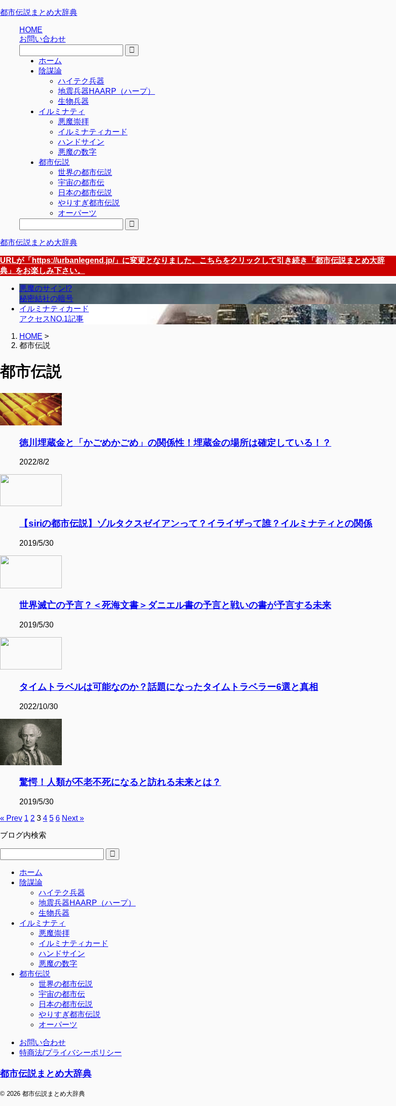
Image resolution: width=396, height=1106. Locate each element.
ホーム (30, 872)
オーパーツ (58, 1024)
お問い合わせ (42, 1042)
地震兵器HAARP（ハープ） (87, 903)
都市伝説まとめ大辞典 (38, 12)
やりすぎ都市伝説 (69, 1014)
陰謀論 (30, 882)
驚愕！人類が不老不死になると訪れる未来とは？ (120, 782)
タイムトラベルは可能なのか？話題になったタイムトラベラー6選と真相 (168, 687)
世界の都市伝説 (66, 984)
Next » (73, 818)
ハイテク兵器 (62, 892)
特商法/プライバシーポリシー (70, 1052)
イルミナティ (42, 923)
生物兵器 (54, 913)
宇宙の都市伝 (62, 994)
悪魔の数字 (58, 964)
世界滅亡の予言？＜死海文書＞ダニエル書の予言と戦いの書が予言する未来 (175, 605)
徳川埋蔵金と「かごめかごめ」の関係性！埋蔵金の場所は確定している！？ (175, 442)
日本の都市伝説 (66, 1004)
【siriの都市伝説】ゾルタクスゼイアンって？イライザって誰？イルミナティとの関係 (195, 523)
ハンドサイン (62, 953)
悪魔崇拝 (54, 933)
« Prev (11, 818)
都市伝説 (34, 974)
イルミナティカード (73, 943)
